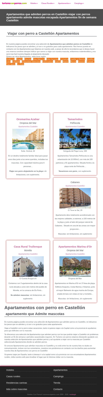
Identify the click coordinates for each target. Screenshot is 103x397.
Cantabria (64, 59)
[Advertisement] (51, 85)
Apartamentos (63, 3)
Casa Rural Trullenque (28, 246)
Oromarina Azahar (27, 119)
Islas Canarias (52, 59)
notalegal (72, 394)
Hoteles (33, 3)
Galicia (58, 61)
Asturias (28, 59)
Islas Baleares (38, 59)
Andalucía (10, 59)
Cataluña (16, 61)
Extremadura (48, 61)
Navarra (81, 61)
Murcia (73, 61)
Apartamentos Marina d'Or (75, 246)
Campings (78, 3)
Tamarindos (75, 119)
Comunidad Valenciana (31, 61)
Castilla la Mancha (77, 59)
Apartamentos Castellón (28, 127)
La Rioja (20, 64)
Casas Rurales (47, 3)
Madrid (65, 61)
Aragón (19, 59)
